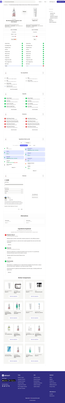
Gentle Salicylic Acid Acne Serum (17, 313)
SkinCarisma (52, 395)
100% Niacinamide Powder (17, 292)
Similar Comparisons (52, 22)
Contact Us (52, 381)
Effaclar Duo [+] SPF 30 (39, 312)
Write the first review (35, 197)
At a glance (52, 14)
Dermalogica (28, 354)
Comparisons (6, 4)
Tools (45, 1)
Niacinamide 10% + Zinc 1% (30, 334)
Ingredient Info (52, 13)
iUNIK (6, 333)
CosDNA (51, 394)
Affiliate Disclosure (53, 384)
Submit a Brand (37, 386)
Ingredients (51, 11)
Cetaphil (15, 311)
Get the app (52, 1)
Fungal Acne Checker (22, 384)
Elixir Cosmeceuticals (35, 19)
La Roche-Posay (37, 311)
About (51, 377)
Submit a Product (37, 384)
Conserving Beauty (8, 354)
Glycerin (9, 248)
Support (51, 379)
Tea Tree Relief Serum (8, 334)
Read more (9, 244)
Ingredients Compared (54, 16)
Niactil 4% (34, 20)
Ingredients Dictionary (38, 382)
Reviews (50, 19)
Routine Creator (21, 377)
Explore (40, 1)
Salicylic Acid (34, 25)
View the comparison (13, 296)
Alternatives (51, 20)
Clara (8, 197)
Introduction (51, 9)
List (21, 142)
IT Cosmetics (14, 19)
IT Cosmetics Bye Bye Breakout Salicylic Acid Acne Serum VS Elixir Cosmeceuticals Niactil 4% (24, 4)
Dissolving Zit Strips (8, 355)
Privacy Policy (52, 386)
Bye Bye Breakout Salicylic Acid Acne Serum (8, 313)
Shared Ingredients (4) (24, 145)
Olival (36, 290)
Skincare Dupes (21, 382)
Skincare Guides (37, 377)
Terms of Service (53, 382)
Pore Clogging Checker (22, 386)
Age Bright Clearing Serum (29, 356)
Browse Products (37, 379)
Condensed (27, 142)
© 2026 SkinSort (32, 400)
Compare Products (21, 381)
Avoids (34, 145)
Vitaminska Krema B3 (38, 291)
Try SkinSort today (61, 1)
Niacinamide (7, 25)
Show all (13, 167)
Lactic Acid (13, 25)
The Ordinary (16, 290)
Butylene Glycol (11, 234)
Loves (30, 145)
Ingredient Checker (21, 379)
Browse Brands (36, 381)
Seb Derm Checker (21, 388)
